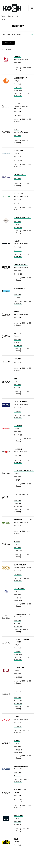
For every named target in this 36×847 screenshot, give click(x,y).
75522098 (17, 651)
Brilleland (18, 194)
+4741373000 (18, 225)
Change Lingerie (21, 265)
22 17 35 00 (17, 343)
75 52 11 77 (17, 388)
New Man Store (20, 790)
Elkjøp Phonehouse (22, 402)
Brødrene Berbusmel (22, 217)
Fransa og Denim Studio (24, 471)
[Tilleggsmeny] (32, 8)
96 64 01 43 (18, 87)
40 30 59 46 (18, 750)
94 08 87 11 (17, 411)
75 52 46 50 (18, 701)
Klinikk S (17, 691)
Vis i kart (18, 62)
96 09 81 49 (18, 551)
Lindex (16, 717)
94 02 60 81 (18, 677)
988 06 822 (18, 574)
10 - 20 (9, 16)
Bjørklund (18, 151)
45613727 (17, 480)
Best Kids (18, 104)
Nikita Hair (18, 815)
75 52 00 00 (18, 624)
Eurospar (18, 425)
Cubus (16, 312)
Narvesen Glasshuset (23, 766)
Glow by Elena (20, 565)
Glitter (17, 541)
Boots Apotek (20, 174)
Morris (17, 740)
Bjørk (16, 129)
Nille (16, 839)
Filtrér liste (9, 43)
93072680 (17, 115)
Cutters (17, 333)
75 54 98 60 (18, 435)
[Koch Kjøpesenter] (12, 8)
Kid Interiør (19, 668)
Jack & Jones (19, 588)
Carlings (18, 241)
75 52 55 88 (18, 160)
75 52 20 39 (18, 799)
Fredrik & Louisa (21, 494)
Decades (17, 359)
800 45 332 (18, 726)
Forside (4, 19)
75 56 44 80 (18, 274)
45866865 (17, 504)
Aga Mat (17, 56)
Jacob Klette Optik (22, 614)
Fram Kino (18, 449)
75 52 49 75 (18, 250)
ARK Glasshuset (20, 78)
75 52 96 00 (18, 203)
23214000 (17, 298)
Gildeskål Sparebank (23, 520)
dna (15, 378)
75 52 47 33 (17, 776)
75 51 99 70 (17, 825)
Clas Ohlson (19, 288)
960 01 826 (17, 598)
